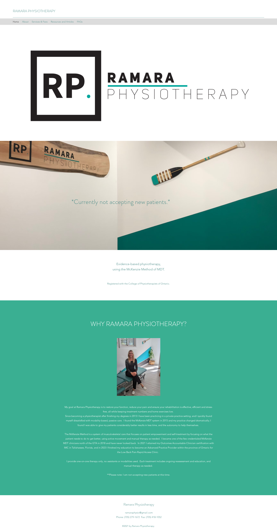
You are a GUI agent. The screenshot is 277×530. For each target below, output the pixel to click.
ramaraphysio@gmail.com (139, 512)
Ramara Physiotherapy (138, 504)
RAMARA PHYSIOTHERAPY (34, 11)
